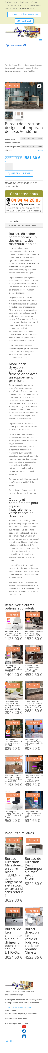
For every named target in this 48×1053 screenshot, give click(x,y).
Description (14, 221)
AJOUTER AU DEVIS (19, 173)
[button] (39, 86)
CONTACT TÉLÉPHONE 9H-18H (24, 14)
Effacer (40, 150)
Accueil (7, 65)
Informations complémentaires (22, 225)
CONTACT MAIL (24, 21)
